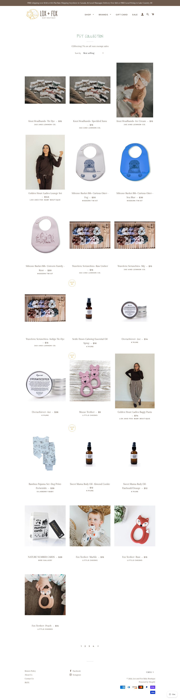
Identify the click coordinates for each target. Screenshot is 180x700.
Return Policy (30, 671)
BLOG (27, 682)
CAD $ (148, 672)
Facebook (76, 671)
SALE (135, 14)
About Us (28, 675)
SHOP (88, 14)
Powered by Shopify (147, 682)
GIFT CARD (122, 14)
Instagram (76, 675)
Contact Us (29, 678)
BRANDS (104, 14)
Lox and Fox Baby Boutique (144, 678)
